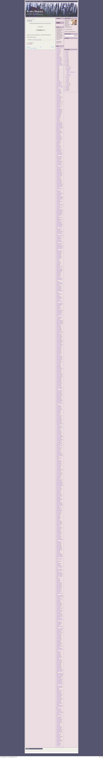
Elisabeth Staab (58, 243)
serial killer (58, 633)
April (67, 81)
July (67, 77)
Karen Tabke (58, 384)
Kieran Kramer (58, 408)
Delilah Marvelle (58, 219)
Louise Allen (58, 470)
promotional (58, 561)
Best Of (37, 1)
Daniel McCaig (58, 212)
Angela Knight (58, 106)
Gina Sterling (58, 288)
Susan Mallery (58, 680)
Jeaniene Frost (58, 334)
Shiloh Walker (58, 648)
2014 (57, 74)
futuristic (57, 274)
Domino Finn (58, 232)
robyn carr (57, 589)
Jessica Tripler (58, 345)
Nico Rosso (58, 531)
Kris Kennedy (58, 416)
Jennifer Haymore (59, 341)
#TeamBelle (58, 61)
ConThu (57, 203)
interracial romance (59, 314)
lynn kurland (58, 475)
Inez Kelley (58, 313)
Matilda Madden (58, 499)
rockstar (57, 592)
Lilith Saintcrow (58, 453)
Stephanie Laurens (59, 671)
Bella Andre (58, 130)
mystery (57, 516)
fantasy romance (58, 266)
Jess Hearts (58, 343)
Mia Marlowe (58, 507)
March (68, 82)
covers (57, 208)
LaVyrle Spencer (58, 443)
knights (57, 414)
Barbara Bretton (58, 124)
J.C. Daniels (58, 318)
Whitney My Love (58, 736)
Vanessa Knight (58, 719)
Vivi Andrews (58, 728)
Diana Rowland (58, 225)
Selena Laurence (59, 628)
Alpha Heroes (34, 11)
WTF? (57, 742)
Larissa (57, 429)
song (57, 658)
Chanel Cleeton (58, 170)
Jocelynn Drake (58, 357)
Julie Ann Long (58, 375)
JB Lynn (57, 333)
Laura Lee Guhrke (59, 436)
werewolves (58, 734)
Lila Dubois (58, 452)
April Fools (58, 117)
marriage (57, 492)
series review (58, 634)
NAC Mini (57, 518)
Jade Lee (57, 325)
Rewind (34, 1)
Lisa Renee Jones (59, 455)
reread (57, 579)
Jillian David (58, 351)
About (27, 1)
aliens (57, 94)
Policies (30, 1)
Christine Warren (58, 185)
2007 (66, 90)
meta (57, 506)
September (68, 74)
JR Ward (57, 366)
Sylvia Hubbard (58, 690)
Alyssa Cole (58, 98)
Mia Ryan (57, 508)
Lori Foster (58, 467)
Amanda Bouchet (59, 101)
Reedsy (57, 578)
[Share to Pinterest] (40, 39)
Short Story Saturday (59, 649)
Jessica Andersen (59, 344)
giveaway (57, 289)
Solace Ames (58, 657)
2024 (66, 51)
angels (57, 107)
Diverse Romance (59, 231)
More (65, 29)
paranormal (58, 545)
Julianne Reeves (58, 374)
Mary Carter (58, 494)
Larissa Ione (58, 430)
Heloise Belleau (58, 304)
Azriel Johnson (58, 122)
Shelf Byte (57, 641)
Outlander (57, 541)
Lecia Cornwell (58, 447)
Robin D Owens (58, 586)
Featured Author (58, 270)
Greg (57, 295)
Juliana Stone (58, 373)
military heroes (58, 509)
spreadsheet (58, 664)
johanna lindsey (58, 359)
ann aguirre (58, 108)
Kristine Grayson (58, 423)
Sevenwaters (58, 635)
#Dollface (57, 52)
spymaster (57, 665)
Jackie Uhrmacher (59, 321)
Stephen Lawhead (59, 674)
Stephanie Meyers (59, 673)
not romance (58, 533)
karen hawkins (58, 383)
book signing (58, 147)
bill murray (58, 140)
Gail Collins (58, 275)
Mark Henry (58, 491)
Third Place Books (59, 705)
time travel (57, 710)
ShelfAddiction (58, 642)
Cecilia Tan (58, 168)
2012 (66, 64)
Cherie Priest (58, 176)
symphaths (58, 691)
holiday (57, 306)
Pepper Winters (58, 549)
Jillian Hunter (58, 352)
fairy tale (57, 264)
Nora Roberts (58, 532)
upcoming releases (59, 714)
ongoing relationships (59, 539)
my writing (57, 515)
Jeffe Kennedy (58, 336)
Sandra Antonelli (58, 610)
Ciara (57, 187)
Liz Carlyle (58, 460)
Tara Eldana (58, 696)
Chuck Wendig (58, 186)
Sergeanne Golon (59, 632)
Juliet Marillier (58, 381)
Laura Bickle (58, 431)
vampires (57, 718)
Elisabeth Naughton (59, 241)
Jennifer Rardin (58, 342)
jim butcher (58, 353)
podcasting (58, 553)
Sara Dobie (58, 612)
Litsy (57, 459)
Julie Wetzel (58, 380)
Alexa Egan (58, 90)
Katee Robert (58, 392)
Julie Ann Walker (58, 376)
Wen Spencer (58, 730)
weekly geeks (58, 729)
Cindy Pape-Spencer (59, 188)
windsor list (58, 737)
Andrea (57, 105)
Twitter (57, 713)
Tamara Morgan (58, 694)
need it (57, 525)
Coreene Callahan (59, 204)
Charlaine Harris (58, 172)
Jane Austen (58, 327)
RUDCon (57, 600)
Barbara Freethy (58, 125)
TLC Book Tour (58, 711)
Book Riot (57, 146)
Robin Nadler (58, 588)
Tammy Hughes (58, 695)
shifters (57, 647)
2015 (57, 75)
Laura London (58, 437)
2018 (57, 77)
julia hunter (58, 369)
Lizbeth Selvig (58, 461)
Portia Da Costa (58, 554)
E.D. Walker (58, 240)
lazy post (57, 444)
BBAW (57, 129)
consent (57, 200)
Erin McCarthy (58, 257)
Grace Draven (58, 294)
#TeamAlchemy (58, 60)
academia (57, 84)
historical (57, 305)
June (67, 78)
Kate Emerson (58, 391)
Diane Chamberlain (59, 226)
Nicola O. (32, 39)
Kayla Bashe (58, 398)
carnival (57, 160)
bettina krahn (58, 137)
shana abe (58, 636)
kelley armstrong (58, 400)
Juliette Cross (58, 382)
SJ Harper (57, 651)
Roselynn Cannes (59, 595)
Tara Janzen (58, 697)
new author (58, 530)
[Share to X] (38, 39)
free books (58, 273)
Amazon (57, 102)
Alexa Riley (58, 91)
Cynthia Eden (58, 209)
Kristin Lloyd (58, 421)
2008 (57, 67)
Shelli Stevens (58, 643)
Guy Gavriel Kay (58, 297)
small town (58, 655)
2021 (66, 52)
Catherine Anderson (59, 164)
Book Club (58, 145)
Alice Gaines (58, 93)
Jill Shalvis (58, 349)
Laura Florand (58, 432)
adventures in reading (59, 86)
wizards (57, 738)
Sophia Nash (58, 659)
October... (67, 73)
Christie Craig (58, 180)
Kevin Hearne (58, 406)
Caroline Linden (58, 161)
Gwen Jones (58, 298)
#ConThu (57, 51)
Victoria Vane (58, 722)
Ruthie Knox (58, 602)
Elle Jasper (58, 250)
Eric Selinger (58, 256)
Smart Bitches (58, 656)
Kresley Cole (58, 415)
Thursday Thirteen (59, 706)
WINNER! (67, 70)
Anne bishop (58, 113)
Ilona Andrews (58, 311)
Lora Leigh (58, 462)
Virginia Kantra (58, 727)
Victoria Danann (58, 721)
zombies (57, 745)
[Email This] (36, 39)
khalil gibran (58, 407)
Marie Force (58, 486)
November (68, 68)
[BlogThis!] (37, 39)
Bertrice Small (58, 131)
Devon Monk (58, 223)
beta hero (57, 133)
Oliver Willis (58, 537)
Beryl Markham (58, 132)
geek (57, 281)
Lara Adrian (58, 428)
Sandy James (58, 611)
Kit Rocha (57, 412)
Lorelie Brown (58, 463)
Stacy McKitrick (58, 666)
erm (57, 259)
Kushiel (57, 424)
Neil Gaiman (58, 526)
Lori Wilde (57, 468)
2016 (57, 76)
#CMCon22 (58, 50)
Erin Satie (57, 258)
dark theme (58, 215)
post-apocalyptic (58, 555)
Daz (57, 216)
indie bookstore (58, 312)
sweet (57, 689)
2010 (57, 69)
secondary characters (59, 626)
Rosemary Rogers (59, 596)
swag (57, 688)
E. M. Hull (57, 239)
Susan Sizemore (58, 681)
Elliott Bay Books (58, 251)
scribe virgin (58, 624)
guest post (57, 296)
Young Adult (58, 743)
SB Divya (57, 617)
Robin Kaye (58, 587)
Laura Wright (58, 438)
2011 (57, 70)
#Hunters (57, 53)
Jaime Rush (58, 326)
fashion (57, 267)
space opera (58, 663)
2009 (57, 68)
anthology (57, 115)
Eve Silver (57, 263)
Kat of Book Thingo (59, 388)
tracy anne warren (59, 712)
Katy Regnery (58, 397)
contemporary (58, 201)
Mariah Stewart (58, 484)
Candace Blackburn (59, 154)
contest (57, 202)
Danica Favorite (58, 211)
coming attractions (59, 196)
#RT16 (57, 55)
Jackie (57, 319)
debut (57, 218)
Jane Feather (58, 328)
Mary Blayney (58, 493)
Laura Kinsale (58, 435)
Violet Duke (58, 726)
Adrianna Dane (58, 85)
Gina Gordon (58, 287)
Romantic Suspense (59, 593)
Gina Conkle (58, 286)
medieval (57, 501)
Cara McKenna (58, 156)
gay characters (58, 278)
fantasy (57, 265)
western (57, 735)
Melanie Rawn (58, 502)
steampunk (58, 667)
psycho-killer (58, 563)
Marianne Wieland (59, 485)
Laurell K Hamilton (59, 439)
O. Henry (57, 534)
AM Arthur (57, 100)
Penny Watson (58, 548)
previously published (59, 556)
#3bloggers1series (59, 47)
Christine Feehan (59, 184)
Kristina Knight (58, 422)
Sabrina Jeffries (58, 603)
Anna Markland (58, 110)
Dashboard (41, 1)
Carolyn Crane (58, 162)
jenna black (58, 337)
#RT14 (57, 54)
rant (57, 571)
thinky (57, 704)
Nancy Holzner (58, 522)
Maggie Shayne (58, 479)
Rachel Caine (58, 569)
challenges (58, 169)
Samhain (57, 609)
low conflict (58, 471)
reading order (58, 572)
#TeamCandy (58, 62)
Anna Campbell (58, 109)
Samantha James (59, 608)
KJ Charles (58, 413)
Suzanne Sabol (58, 687)
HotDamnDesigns (59, 310)
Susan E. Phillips (58, 679)
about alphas (58, 83)
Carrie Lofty (58, 163)
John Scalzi (58, 360)
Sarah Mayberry (58, 616)
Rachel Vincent (58, 570)
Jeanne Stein (58, 335)
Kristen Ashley (58, 420)
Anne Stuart (58, 114)
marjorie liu (58, 490)
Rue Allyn (57, 601)
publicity (57, 564)
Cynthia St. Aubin (58, 210)
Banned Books (58, 123)
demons (57, 220)
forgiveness (58, 272)
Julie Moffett (58, 377)
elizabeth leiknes (58, 247)
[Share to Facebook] (39, 39)
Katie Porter (58, 396)
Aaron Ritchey (58, 82)
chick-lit (57, 177)
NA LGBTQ (58, 517)
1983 (57, 66)
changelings (58, 171)
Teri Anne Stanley (59, 698)
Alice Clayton (58, 92)
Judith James (58, 367)
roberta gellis (58, 585)
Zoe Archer (58, 744)
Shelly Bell (58, 644)
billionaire (57, 141)
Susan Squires (58, 682)
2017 (66, 57)
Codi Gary (57, 195)
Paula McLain (58, 547)
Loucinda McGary (59, 469)
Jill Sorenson (58, 350)
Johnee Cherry (58, 361)
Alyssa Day (58, 99)
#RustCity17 (58, 59)
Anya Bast (57, 116)
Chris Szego (58, 179)
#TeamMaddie (58, 63)
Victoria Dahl (58, 720)
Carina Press (58, 157)
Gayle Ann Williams (59, 279)
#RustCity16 (58, 58)
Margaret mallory (58, 482)
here (57, 43)
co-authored (58, 194)
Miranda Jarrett (58, 510)
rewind (57, 581)
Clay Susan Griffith (59, 193)
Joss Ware (58, 365)
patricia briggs (58, 546)
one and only (58, 538)
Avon (57, 121)
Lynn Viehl (58, 476)
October (68, 69)
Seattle (57, 625)
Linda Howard (58, 454)
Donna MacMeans (59, 235)
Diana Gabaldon (58, 224)
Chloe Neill (58, 178)
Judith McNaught (58, 368)
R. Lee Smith (58, 565)
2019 (57, 78)
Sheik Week (58, 640)
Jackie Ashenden (58, 320)
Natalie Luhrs (58, 524)
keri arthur (57, 405)
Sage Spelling (58, 604)
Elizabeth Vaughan (59, 248)
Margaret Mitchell (59, 483)
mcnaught (57, 500)
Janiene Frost (58, 329)
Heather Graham (58, 303)
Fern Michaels (58, 271)
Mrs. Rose (57, 514)
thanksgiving (58, 702)
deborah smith (58, 217)
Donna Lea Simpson (59, 233)
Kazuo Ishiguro (58, 399)
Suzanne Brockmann (59, 683)
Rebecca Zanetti (58, 573)
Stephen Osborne (59, 675)
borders (57, 148)
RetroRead (58, 580)
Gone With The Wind (59, 290)
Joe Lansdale (58, 358)
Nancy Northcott (58, 523)
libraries (57, 451)
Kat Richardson (58, 390)
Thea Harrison (58, 703)
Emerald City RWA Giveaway (70, 72)
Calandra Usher (58, 153)
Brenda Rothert (58, 149)
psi (56, 562)
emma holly (58, 255)
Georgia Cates (58, 282)
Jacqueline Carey (59, 322)
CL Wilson (57, 192)
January (68, 85)
